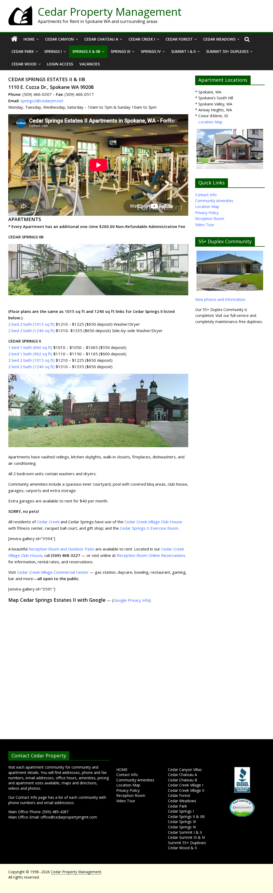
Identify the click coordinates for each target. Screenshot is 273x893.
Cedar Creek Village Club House (153, 521)
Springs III (120, 51)
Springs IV (151, 51)
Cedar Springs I (181, 811)
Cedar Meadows (219, 39)
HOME (121, 769)
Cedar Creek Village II (186, 790)
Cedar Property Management (110, 11)
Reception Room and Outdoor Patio (61, 549)
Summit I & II (183, 51)
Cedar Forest (179, 39)
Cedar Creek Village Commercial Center (53, 572)
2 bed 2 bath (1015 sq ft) (32, 324)
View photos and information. (220, 299)
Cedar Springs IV (182, 826)
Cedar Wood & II (182, 847)
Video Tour (204, 224)
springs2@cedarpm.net (42, 100)
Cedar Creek (48, 521)
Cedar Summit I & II (185, 832)
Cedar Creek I (142, 39)
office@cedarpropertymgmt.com (69, 817)
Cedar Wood (24, 63)
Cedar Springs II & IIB (186, 816)
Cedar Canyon (59, 39)
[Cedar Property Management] (20, 8)
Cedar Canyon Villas (185, 769)
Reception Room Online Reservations (151, 555)
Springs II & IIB (86, 51)
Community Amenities (214, 200)
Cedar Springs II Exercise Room (149, 528)
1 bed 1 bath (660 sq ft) (30, 347)
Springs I (53, 51)
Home (29, 39)
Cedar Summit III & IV (186, 837)
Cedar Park (22, 51)
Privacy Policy (207, 212)
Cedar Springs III (182, 821)
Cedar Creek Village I (185, 785)
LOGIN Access (60, 63)
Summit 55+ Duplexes (227, 51)
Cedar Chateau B (182, 779)
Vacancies (89, 63)
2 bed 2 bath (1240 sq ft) (31, 330)
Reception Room (209, 218)
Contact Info (206, 194)
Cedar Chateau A (101, 39)
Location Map (210, 121)
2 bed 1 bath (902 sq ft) (30, 353)
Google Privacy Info (131, 600)
